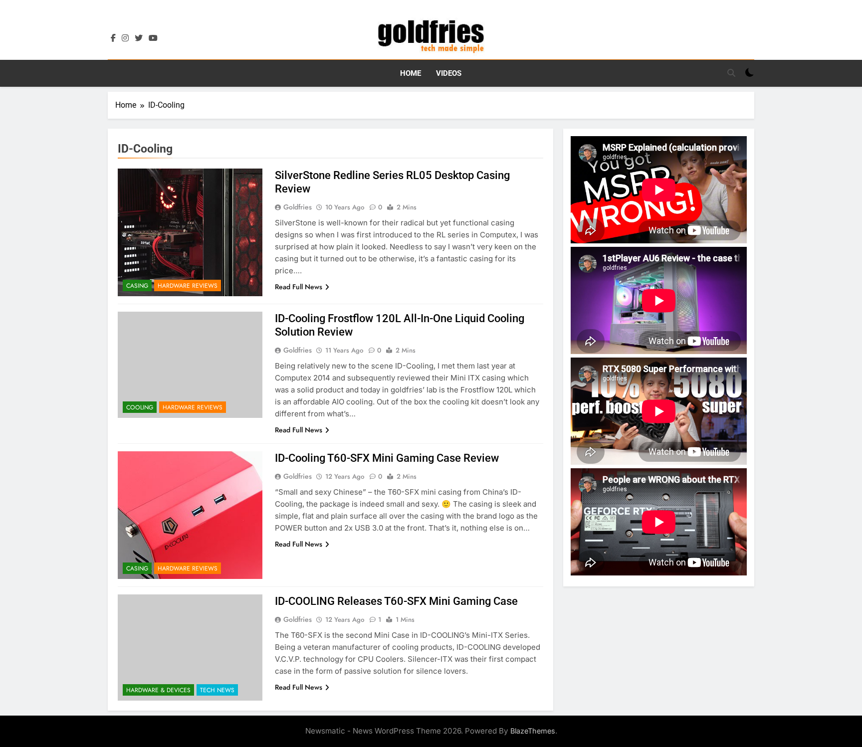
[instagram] (125, 38)
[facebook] (113, 38)
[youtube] (153, 38)
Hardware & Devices (158, 690)
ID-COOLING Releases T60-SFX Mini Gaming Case (396, 601)
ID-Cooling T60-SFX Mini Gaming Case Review (387, 458)
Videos (448, 73)
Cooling (139, 407)
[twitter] (139, 38)
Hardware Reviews (187, 285)
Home (410, 73)
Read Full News (298, 287)
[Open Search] (731, 73)
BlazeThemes (532, 731)
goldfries (297, 207)
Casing (137, 285)
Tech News (217, 690)
